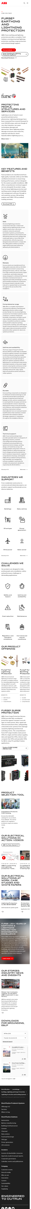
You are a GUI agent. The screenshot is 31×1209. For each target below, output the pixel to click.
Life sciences (5, 1145)
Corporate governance (8, 1158)
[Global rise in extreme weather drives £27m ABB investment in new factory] (2, 1013)
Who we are (5, 1175)
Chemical (4, 1131)
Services (4, 1109)
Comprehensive (7, 701)
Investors (4, 1150)
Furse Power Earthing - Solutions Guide (18, 1064)
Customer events (6, 1169)
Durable (5, 699)
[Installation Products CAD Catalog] (2, 828)
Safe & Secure (6, 697)
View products (7, 50)
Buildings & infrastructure (9, 1126)
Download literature (7, 58)
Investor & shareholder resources (12, 1153)
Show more (5, 139)
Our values (4, 1186)
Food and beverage (7, 1137)
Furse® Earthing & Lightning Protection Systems (12, 54)
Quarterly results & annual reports (12, 1156)
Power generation (7, 1142)
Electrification (5, 1089)
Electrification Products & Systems (12, 1103)
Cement (4, 1128)
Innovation (4, 1178)
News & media (6, 1172)
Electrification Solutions (9, 1117)
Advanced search (7, 1041)
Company (4, 1166)
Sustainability (5, 1183)
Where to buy (5, 1112)
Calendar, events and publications (12, 1161)
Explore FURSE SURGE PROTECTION (10, 748)
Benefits (4, 695)
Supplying (4, 1189)
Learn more (6, 958)
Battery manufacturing (8, 1123)
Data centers (5, 1134)
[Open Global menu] (27, 3)
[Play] (4, 858)
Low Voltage (15, 1089)
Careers (3, 1180)
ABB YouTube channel (10, 845)
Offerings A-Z (5, 1106)
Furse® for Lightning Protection (6, 672)
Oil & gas (4, 1139)
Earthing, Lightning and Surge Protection (13, 1092)
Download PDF (7, 204)
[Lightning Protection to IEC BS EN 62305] (2, 912)
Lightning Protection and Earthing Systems (13, 1094)
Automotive (5, 1120)
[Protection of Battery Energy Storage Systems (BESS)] (22, 912)
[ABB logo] (4, 3)
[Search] (24, 3)
